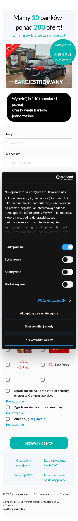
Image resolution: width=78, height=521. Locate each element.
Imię (9, 134)
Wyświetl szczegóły (52, 300)
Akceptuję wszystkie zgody (39, 313)
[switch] (67, 259)
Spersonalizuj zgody (39, 326)
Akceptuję (29, 419)
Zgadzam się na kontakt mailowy (38, 407)
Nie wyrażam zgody (39, 339)
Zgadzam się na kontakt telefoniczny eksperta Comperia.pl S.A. (41, 393)
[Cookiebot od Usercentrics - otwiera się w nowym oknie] (56, 177)
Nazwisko (13, 154)
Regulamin (37, 419)
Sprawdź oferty (39, 443)
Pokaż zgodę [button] (15, 401)
